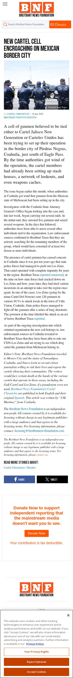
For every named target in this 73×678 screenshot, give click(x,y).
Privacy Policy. (35, 644)
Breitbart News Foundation (20, 117)
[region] (36, 644)
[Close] (68, 615)
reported (39, 318)
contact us (41, 454)
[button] (5, 4)
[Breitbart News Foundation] (36, 589)
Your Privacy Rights (36, 651)
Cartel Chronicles (18, 113)
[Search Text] (25, 24)
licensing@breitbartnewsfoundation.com (39, 430)
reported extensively (51, 275)
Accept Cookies (36, 672)
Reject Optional (36, 662)
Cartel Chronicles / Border (20, 467)
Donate (60, 24)
